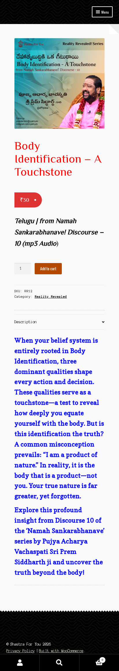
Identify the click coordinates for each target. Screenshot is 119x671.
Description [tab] (25, 322)
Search (59, 662)
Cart (91, 658)
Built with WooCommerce (61, 651)
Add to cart (48, 268)
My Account (20, 662)
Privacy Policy (20, 651)
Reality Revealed (51, 296)
